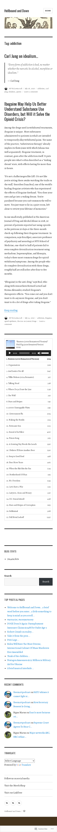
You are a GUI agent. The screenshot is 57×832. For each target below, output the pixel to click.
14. (12, 438)
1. (22, 359)
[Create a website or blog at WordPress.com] (24, 811)
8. (14, 401)
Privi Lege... (13, 640)
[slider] (45, 352)
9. (18, 407)
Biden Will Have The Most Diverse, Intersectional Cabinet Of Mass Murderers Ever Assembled (28, 648)
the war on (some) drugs (27, 321)
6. (18, 389)
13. (15, 432)
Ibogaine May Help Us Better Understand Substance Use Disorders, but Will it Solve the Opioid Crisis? (27, 111)
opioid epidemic (10, 321)
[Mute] (39, 353)
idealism (12, 91)
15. (21, 444)
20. (16, 474)
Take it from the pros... (18, 635)
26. (12, 511)
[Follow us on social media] (7, 803)
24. (15, 499)
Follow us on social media (17, 778)
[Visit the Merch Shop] (13, 803)
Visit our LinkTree (13, 792)
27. (15, 517)
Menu (48, 10)
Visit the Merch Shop (14, 785)
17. (15, 456)
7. (11, 395)
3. (15, 371)
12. (13, 426)
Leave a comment (31, 91)
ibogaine (48, 318)
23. (19, 493)
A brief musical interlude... (20, 668)
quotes (18, 91)
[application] (28, 353)
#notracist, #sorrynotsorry (20, 619)
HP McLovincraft (15, 88)
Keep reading (11, 310)
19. (18, 468)
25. (20, 505)
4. (20, 377)
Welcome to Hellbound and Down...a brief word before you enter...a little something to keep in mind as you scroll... (29, 611)
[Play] (9, 353)
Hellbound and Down (16, 10)
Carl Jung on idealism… (21, 56)
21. (13, 480)
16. (20, 450)
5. (12, 383)
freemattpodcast (21, 692)
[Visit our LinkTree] (19, 803)
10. (14, 413)
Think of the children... (18, 656)
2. (13, 365)
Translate (26, 764)
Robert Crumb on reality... (20, 631)
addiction (41, 88)
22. (14, 486)
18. (14, 462)
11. (15, 419)
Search (8, 575)
